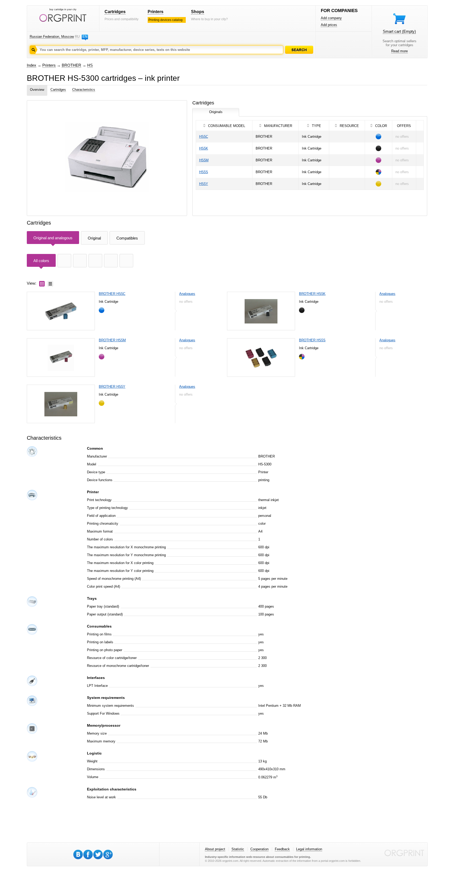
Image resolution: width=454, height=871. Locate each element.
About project (215, 849)
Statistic (237, 849)
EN (84, 37)
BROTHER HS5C (112, 294)
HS (90, 65)
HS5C (203, 137)
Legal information (309, 849)
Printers (155, 11)
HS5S (203, 172)
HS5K (203, 148)
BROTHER (71, 65)
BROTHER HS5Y (112, 387)
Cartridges (115, 11)
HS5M (204, 160)
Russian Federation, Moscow (52, 37)
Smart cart (399, 31)
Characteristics (83, 90)
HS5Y (203, 184)
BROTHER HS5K (312, 294)
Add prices (329, 25)
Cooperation (259, 849)
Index (31, 65)
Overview (37, 90)
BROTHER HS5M (112, 340)
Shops (197, 11)
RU (77, 37)
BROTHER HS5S (312, 340)
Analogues (187, 294)
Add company (331, 18)
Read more (399, 51)
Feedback (282, 849)
